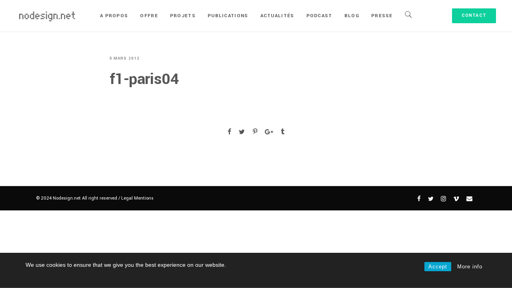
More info (469, 267)
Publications (228, 15)
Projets (183, 15)
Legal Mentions (137, 198)
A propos (114, 15)
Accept (437, 267)
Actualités (277, 15)
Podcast (319, 15)
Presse (382, 15)
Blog (351, 15)
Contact (474, 15)
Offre (149, 15)
